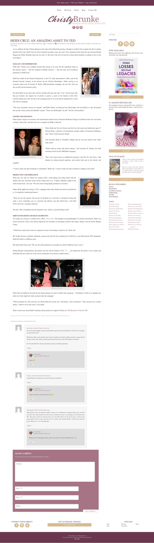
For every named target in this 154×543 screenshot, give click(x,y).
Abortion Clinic (115, 206)
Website (18, 506)
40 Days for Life (115, 204)
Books (76, 10)
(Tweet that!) (50, 218)
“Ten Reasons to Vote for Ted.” (77, 310)
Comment (19, 464)
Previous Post (18, 34)
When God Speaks (47, 316)
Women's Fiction (134, 229)
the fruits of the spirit (135, 220)
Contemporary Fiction (116, 220)
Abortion (111, 187)
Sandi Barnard (30, 410)
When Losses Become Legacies (136, 226)
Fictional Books (113, 188)
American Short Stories (117, 208)
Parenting (37, 316)
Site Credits (77, 539)
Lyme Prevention (115, 227)
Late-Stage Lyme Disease (117, 224)
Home (59, 10)
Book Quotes (114, 213)
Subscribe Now (126, 179)
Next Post (94, 34)
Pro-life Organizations (135, 204)
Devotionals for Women (66, 43)
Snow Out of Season (135, 215)
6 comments (49, 43)
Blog (83, 10)
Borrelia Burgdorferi (116, 218)
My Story (67, 10)
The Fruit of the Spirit (135, 218)
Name (19, 488)
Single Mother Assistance (136, 213)
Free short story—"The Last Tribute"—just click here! (77, 3)
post (67, 316)
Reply (29, 348)
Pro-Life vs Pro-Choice (136, 206)
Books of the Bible (116, 215)
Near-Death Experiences (117, 229)
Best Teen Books (115, 211)
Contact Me (92, 10)
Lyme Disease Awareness (115, 191)
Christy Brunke (36, 43)
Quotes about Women (83, 43)
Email (19, 497)
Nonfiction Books (113, 193)
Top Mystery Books (135, 222)
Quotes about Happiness (136, 208)
